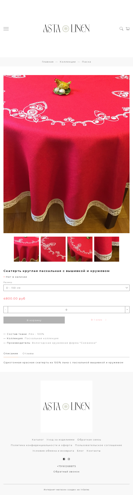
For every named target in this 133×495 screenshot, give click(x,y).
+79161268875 (66, 466)
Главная (48, 61)
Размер (7, 282)
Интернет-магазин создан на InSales (66, 490)
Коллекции (68, 61)
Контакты (94, 450)
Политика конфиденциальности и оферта (41, 445)
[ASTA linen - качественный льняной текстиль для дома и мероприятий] (66, 29)
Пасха (86, 61)
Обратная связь (89, 439)
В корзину (34, 320)
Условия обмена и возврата (53, 450)
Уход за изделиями (61, 439)
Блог (80, 450)
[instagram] (69, 459)
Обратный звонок (66, 471)
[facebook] (64, 459)
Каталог (38, 439)
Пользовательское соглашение (98, 445)
